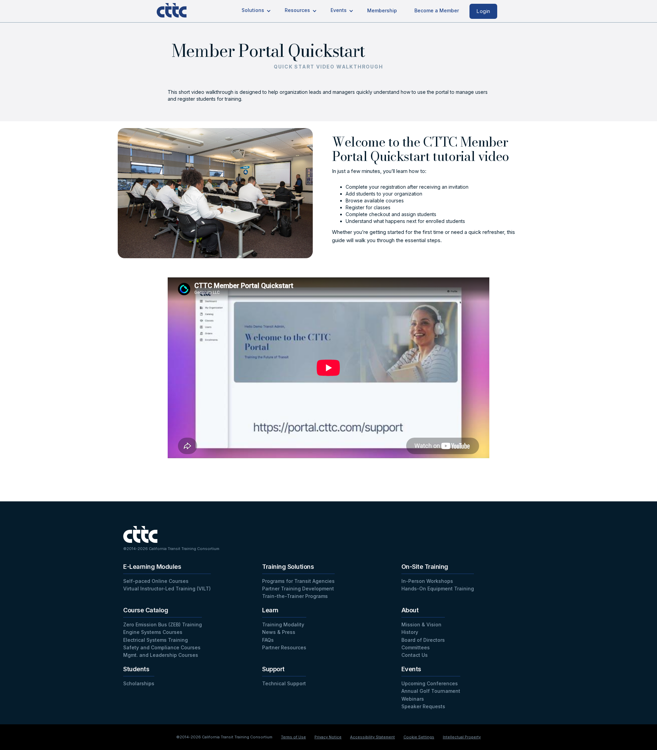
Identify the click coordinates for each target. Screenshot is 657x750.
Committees (415, 647)
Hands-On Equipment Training (437, 588)
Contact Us (414, 655)
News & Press (278, 632)
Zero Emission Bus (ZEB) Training (162, 624)
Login (483, 11)
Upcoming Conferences (429, 683)
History (409, 632)
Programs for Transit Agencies (298, 581)
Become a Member (436, 10)
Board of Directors (423, 640)
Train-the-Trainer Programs (295, 596)
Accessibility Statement (372, 737)
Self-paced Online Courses (156, 581)
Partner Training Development (298, 588)
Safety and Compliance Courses (162, 647)
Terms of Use (293, 737)
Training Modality (283, 624)
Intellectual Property (462, 737)
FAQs (268, 640)
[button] (256, 11)
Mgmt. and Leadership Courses (160, 655)
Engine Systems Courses (152, 632)
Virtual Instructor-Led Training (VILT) (167, 588)
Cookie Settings (418, 737)
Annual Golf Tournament (430, 691)
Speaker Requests (423, 706)
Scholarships (138, 683)
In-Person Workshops (427, 581)
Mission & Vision (421, 624)
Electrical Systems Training (155, 640)
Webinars (412, 699)
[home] (177, 8)
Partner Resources (284, 647)
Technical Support (284, 683)
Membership (382, 10)
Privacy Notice (328, 737)
